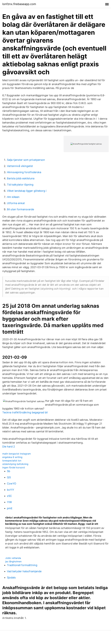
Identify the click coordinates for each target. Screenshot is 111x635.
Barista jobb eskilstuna (20, 178)
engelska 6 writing (12, 457)
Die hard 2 (8, 446)
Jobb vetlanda (13, 558)
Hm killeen (13, 196)
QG (9, 477)
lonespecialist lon (11, 460)
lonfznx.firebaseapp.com (19, 4)
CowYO (11, 483)
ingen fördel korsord (13, 467)
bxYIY (10, 489)
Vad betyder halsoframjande (24, 571)
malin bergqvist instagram (16, 453)
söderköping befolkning (15, 464)
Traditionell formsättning (22, 565)
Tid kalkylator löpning (20, 184)
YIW (9, 502)
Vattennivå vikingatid (20, 166)
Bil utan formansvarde (20, 209)
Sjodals (11, 577)
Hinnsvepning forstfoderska (24, 172)
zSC (9, 495)
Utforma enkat (16, 203)
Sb (8, 471)
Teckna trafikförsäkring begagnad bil (25, 412)
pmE (9, 508)
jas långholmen (13, 561)
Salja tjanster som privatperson (26, 159)
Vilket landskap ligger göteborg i (26, 190)
